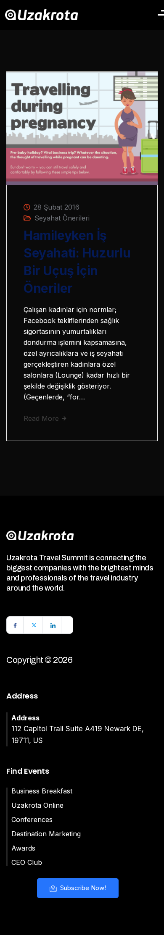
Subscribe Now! (82, 888)
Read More (42, 418)
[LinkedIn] (53, 625)
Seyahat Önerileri (62, 218)
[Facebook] (15, 625)
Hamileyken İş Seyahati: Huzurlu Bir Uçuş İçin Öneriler (77, 262)
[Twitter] (34, 625)
